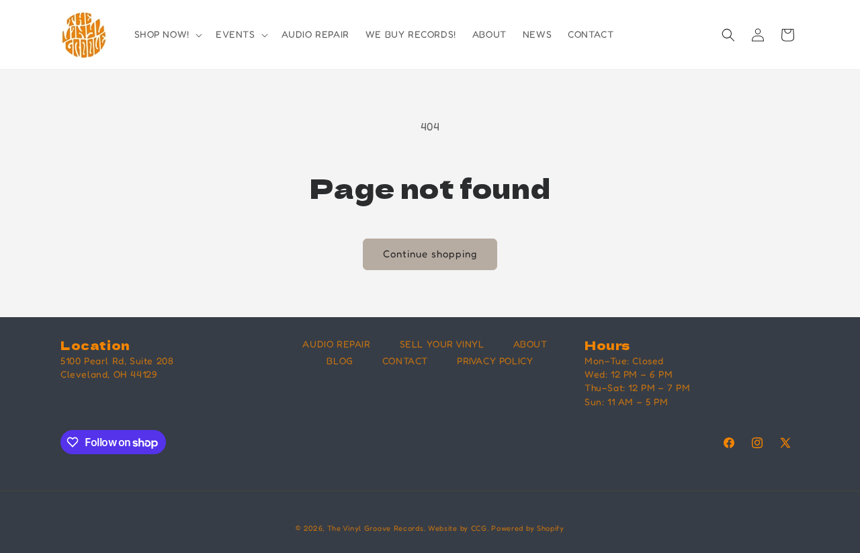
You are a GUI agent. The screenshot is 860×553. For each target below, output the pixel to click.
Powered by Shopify (527, 528)
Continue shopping (430, 253)
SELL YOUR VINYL (442, 343)
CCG (479, 528)
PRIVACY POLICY (495, 360)
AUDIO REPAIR (336, 343)
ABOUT (530, 343)
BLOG (340, 360)
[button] (167, 34)
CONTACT (405, 360)
